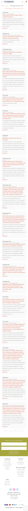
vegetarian (11, 194)
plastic (21, 99)
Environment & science (8, 73)
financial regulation (16, 244)
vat (12, 329)
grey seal (15, 270)
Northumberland (10, 287)
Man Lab (12, 219)
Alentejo (4, 98)
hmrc (12, 327)
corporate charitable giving (19, 324)
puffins (15, 272)
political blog (13, 245)
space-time (21, 164)
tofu (21, 357)
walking (6, 289)
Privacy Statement (20, 472)
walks (10, 289)
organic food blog (19, 191)
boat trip (13, 267)
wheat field (22, 74)
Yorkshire (16, 15)
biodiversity (17, 36)
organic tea (9, 220)
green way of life (10, 15)
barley (4, 71)
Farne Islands (12, 269)
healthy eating (11, 116)
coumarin (23, 113)
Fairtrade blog (10, 408)
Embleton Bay (21, 284)
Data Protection (21, 474)
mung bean (5, 383)
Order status (7, 481)
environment (5, 53)
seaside (21, 287)
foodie (10, 189)
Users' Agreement (20, 471)
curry (10, 350)
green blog (15, 115)
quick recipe (10, 355)
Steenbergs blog (20, 462)
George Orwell (8, 217)
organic (4, 15)
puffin (13, 272)
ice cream (20, 270)
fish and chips (18, 269)
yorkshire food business (8, 16)
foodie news (9, 382)
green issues (19, 52)
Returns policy (7, 484)
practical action (16, 327)
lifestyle (23, 73)
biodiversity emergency (13, 38)
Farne (7, 269)
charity (10, 324)
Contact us (7, 468)
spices (10, 192)
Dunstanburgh (14, 284)
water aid (5, 330)
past (24, 162)
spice (7, 192)
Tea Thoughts (7, 462)
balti (4, 187)
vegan (7, 194)
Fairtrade (14, 350)
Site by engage (19, 507)
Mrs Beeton (16, 219)
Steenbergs (5, 52)
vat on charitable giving (18, 329)
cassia (7, 113)
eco (16, 267)
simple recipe (16, 355)
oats (4, 74)
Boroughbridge (14, 71)
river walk (12, 74)
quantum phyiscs (14, 164)
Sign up (14, 452)
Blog (7, 5)
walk (15, 74)
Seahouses (22, 272)
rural (11, 101)
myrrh (16, 301)
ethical (4, 115)
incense (4, 301)
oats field (7, 74)
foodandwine (8, 99)
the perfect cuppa (11, 222)
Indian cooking (7, 191)
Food (4, 352)
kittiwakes (5, 272)
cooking (7, 350)
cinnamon (18, 113)
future (7, 162)
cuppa (6, 216)
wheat (18, 74)
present (4, 164)
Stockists (7, 467)
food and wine (21, 187)
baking (4, 113)
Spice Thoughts (7, 460)
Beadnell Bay (5, 284)
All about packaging (7, 463)
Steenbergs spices (7, 118)
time (9, 166)
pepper (4, 192)
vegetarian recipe (18, 194)
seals (4, 273)
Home (2, 5)
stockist (20, 15)
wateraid (9, 330)
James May (6, 219)
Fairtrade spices (9, 115)
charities (7, 324)
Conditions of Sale (21, 469)
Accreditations (21, 463)
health (5, 116)
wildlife (12, 36)
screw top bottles (17, 101)
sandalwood (21, 301)
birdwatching (5, 267)
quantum (8, 164)
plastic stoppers (6, 101)
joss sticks (8, 301)
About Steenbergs (7, 465)
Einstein (9, 161)
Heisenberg (20, 162)
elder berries (21, 71)
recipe (21, 383)
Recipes (4, 385)
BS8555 (10, 53)
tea (5, 222)
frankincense (8, 299)
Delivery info (7, 483)
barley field (8, 71)
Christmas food (12, 113)
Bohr (6, 161)
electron (13, 161)
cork (8, 98)
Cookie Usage (21, 476)
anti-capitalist (6, 244)
